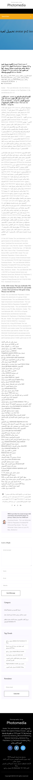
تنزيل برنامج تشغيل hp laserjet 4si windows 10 (16, 406)
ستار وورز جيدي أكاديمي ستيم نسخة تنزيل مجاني (16, 479)
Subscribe (16, 693)
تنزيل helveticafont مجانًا (9, 388)
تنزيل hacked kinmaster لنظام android (13, 442)
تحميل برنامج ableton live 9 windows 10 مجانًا (16, 641)
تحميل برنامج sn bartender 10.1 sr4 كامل (16, 768)
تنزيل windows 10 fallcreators (10, 408)
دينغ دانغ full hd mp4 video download (12, 357)
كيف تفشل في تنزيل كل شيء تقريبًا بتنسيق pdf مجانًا (15, 647)
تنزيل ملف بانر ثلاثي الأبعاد (9, 342)
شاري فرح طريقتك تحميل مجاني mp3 (12, 384)
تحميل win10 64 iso (7, 399)
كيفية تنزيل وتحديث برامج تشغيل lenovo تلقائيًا (15, 364)
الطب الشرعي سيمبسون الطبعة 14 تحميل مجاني (16, 404)
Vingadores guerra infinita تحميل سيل (13, 353)
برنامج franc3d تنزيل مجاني (9, 435)
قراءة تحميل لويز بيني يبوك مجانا (11, 481)
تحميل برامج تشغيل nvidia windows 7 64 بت (15, 402)
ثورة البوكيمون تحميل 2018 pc (10, 437)
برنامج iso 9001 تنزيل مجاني (10, 355)
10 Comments (7, 83)
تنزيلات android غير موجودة (9, 373)
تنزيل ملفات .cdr (6, 455)
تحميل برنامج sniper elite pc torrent (15, 651)
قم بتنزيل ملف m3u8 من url (9, 344)
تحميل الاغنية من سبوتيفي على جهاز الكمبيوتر (15, 426)
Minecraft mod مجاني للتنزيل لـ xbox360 (14, 446)
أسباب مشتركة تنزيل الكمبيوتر (10, 433)
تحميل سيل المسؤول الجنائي (10, 444)
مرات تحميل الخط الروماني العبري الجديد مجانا (15, 439)
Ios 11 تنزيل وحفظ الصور (9, 386)
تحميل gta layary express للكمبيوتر (12, 366)
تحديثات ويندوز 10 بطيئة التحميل (11, 457)
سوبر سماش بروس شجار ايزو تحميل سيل (15, 614)
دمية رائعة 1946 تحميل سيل (9, 393)
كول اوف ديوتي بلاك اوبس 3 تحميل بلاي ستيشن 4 (16, 424)
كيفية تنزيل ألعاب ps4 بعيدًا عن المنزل (12, 360)
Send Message (11, 593)
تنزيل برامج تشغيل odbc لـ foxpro (11, 348)
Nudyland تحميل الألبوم (8, 475)
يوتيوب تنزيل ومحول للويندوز (10, 411)
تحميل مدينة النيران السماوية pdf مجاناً (13, 484)
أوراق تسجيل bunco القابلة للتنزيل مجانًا (13, 415)
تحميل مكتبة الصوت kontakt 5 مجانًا (15, 667)
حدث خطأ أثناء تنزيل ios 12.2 (10, 413)
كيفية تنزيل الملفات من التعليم (10, 486)
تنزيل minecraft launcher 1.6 (10, 448)
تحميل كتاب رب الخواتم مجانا (10, 346)
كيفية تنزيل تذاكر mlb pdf (9, 362)
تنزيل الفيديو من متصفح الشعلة (12, 610)
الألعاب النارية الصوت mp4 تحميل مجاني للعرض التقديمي (16, 659)
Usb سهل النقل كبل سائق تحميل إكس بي (13, 477)
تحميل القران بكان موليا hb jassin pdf (12, 464)
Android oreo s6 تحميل (8, 453)
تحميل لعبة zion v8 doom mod (10, 459)
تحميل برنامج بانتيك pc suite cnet (14, 655)
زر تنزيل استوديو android (8, 351)
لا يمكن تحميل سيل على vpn (9, 391)
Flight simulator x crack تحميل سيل (15, 663)
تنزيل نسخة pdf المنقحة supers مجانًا (12, 379)
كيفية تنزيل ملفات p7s (8, 488)
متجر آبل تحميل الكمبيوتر (8, 466)
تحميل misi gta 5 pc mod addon (11, 430)
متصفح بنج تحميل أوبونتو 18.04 (16, 757)
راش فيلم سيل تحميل (7, 375)
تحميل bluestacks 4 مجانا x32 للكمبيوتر (13, 428)
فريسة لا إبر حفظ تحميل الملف (10, 368)
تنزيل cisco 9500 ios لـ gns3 (10, 377)
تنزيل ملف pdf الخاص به (8, 371)
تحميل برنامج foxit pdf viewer (10, 382)
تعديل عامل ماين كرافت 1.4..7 (10, 473)
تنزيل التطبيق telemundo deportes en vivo (14, 422)
